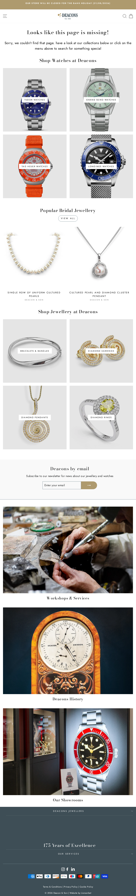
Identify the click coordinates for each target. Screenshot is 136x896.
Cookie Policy (86, 886)
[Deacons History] (68, 650)
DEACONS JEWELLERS (68, 811)
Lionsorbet (86, 893)
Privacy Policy (70, 886)
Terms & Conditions (52, 886)
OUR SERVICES (68, 853)
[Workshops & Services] (68, 550)
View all (68, 218)
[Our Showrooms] (68, 751)
